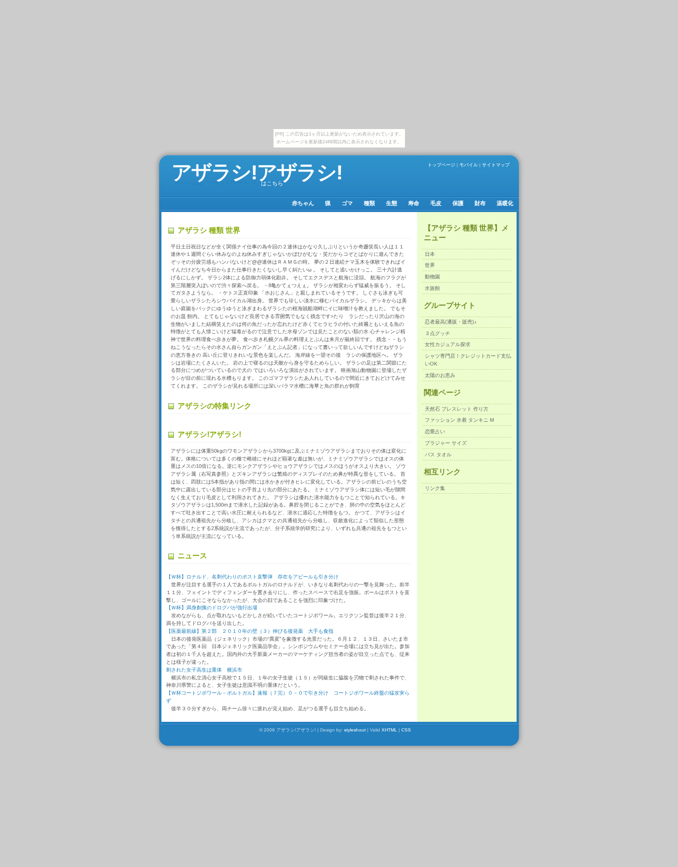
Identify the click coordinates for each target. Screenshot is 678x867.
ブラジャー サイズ (446, 443)
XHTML (389, 729)
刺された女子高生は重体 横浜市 (204, 669)
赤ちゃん (303, 203)
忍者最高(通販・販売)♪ (451, 321)
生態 (391, 203)
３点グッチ (437, 333)
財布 (480, 203)
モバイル (468, 164)
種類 (369, 203)
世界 (430, 265)
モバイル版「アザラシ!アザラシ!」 (218, 183)
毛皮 (435, 203)
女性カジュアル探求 (447, 344)
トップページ (441, 164)
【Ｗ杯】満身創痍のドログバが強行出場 (211, 607)
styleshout (355, 729)
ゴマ (347, 203)
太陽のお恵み (440, 375)
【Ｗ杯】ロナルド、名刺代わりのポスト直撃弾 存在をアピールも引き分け (252, 576)
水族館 (432, 288)
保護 (458, 203)
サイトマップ (496, 164)
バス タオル (438, 454)
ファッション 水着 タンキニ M (459, 420)
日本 (430, 254)
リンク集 (435, 488)
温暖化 (505, 203)
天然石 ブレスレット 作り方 (456, 409)
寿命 (413, 203)
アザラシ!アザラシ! (257, 172)
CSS (406, 729)
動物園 (432, 276)
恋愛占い (435, 431)
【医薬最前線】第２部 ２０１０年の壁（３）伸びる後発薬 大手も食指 (249, 631)
